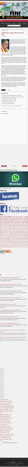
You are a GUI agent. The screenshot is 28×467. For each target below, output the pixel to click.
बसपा (2, 242)
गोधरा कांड (11, 231)
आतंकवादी (17, 225)
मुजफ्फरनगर (5, 237)
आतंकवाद (14, 225)
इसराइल (12, 244)
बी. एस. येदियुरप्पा (10, 232)
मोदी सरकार (2, 219)
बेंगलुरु (10, 227)
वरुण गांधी (11, 242)
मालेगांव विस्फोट (4, 239)
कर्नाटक (5, 225)
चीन (6, 232)
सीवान (0, 248)
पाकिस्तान (4, 218)
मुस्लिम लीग (20, 247)
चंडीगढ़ (11, 234)
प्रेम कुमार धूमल (25, 244)
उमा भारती (7, 227)
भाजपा (13, 29)
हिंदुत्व (24, 232)
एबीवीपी (9, 241)
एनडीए (15, 244)
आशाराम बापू (20, 239)
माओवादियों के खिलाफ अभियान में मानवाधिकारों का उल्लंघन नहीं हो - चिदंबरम (12, 97)
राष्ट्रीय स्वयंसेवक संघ (19, 218)
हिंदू (3, 231)
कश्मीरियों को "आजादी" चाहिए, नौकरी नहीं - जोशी (12, 34)
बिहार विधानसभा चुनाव (13, 222)
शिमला (3, 244)
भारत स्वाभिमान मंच (16, 245)
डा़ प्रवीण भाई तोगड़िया (7, 228)
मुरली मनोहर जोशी (17, 29)
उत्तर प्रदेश (23, 219)
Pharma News (7, 23)
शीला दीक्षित (24, 234)
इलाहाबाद (1, 234)
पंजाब (22, 227)
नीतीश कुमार (20, 234)
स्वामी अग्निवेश (19, 237)
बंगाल (1, 239)
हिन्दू (19, 217)
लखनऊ (17, 219)
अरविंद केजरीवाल (5, 241)
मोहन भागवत (10, 229)
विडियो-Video (6, 247)
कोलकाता (12, 235)
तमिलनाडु (16, 234)
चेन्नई (13, 234)
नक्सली (1, 241)
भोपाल (3, 225)
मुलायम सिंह (9, 237)
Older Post (25, 166)
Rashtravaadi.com (22, 463)
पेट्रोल (22, 244)
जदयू (12, 245)
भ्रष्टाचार (15, 232)
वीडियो (14, 242)
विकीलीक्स (9, 239)
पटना (1, 225)
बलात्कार (14, 231)
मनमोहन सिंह (25, 221)
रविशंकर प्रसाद (13, 237)
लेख (6, 222)
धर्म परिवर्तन (14, 228)
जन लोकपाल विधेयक (18, 235)
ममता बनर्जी (16, 238)
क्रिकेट (16, 241)
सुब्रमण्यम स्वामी (3, 232)
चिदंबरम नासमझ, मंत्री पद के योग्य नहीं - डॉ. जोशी (9, 100)
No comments (4, 36)
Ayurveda (14, 23)
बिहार (19, 222)
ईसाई (24, 225)
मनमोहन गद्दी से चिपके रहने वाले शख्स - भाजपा (8, 101)
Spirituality (19, 23)
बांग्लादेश (26, 225)
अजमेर (22, 238)
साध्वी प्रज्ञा (26, 231)
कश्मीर (5, 29)
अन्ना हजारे (2, 222)
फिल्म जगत (11, 238)
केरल (13, 227)
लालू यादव (19, 238)
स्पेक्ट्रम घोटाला (6, 224)
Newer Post (4, 166)
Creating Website (12, 463)
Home (2, 29)
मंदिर (8, 218)
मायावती (1, 237)
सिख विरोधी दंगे (7, 244)
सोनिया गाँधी (11, 218)
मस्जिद (1, 224)
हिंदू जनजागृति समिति (23, 245)
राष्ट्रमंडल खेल (15, 229)
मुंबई (27, 219)
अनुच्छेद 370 (9, 245)
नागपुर (27, 235)
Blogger (16, 442)
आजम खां (4, 238)
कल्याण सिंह (19, 244)
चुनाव (27, 224)
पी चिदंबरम (10, 29)
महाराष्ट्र (18, 228)
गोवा (26, 242)
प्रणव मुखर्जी (26, 238)
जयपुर (19, 227)
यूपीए (23, 231)
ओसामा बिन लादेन (25, 239)
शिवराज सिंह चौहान (20, 232)
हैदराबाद (26, 232)
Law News (25, 23)
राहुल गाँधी (26, 218)
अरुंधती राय (16, 227)
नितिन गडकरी (19, 224)
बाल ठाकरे (5, 242)
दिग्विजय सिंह (6, 221)
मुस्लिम (10, 217)
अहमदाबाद (12, 224)
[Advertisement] (11, 154)
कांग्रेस (6, 217)
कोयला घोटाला (15, 247)
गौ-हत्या (8, 234)
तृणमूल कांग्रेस (23, 241)
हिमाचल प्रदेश (2, 227)
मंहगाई (21, 231)
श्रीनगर (15, 221)
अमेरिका (15, 224)
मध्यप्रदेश (11, 221)
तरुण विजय (19, 241)
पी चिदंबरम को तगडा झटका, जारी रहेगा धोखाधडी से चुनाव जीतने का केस (12, 95)
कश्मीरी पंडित (6, 231)
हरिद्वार (22, 242)
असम (24, 242)
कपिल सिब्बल (13, 241)
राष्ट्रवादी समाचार (13, 462)
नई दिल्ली (7, 29)
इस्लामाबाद (25, 227)
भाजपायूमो (18, 231)
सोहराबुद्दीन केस (18, 242)
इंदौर (24, 229)
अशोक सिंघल (8, 235)
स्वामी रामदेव (20, 221)
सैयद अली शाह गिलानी (24, 228)
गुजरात (1, 221)
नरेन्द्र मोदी (15, 217)
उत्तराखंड (8, 238)
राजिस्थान (8, 242)
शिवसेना (22, 229)
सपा (8, 225)
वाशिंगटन (19, 229)
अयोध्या (7, 219)
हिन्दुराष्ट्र (1, 229)
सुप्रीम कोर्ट (24, 224)
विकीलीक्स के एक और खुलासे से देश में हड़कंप (8, 103)
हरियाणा (4, 235)
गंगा (26, 229)
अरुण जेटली (5, 229)
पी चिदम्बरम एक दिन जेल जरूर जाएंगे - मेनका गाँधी (9, 98)
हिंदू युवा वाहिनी (10, 247)
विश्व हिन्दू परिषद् (12, 219)
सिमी (10, 244)
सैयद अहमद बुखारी (3, 245)
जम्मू (20, 219)
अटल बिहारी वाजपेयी (14, 239)
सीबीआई (10, 225)
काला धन (5, 234)
